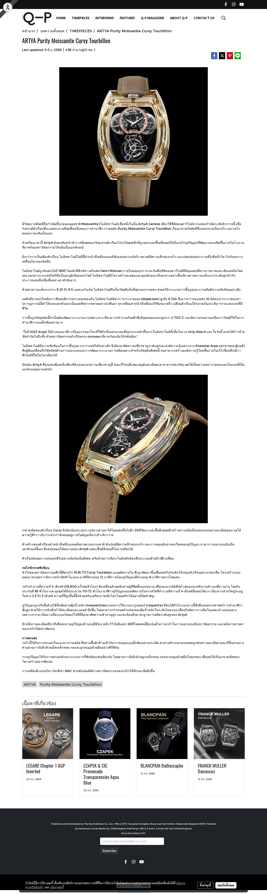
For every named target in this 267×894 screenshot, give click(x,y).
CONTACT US (204, 18)
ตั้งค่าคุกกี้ (205, 885)
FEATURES (127, 18)
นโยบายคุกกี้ (57, 887)
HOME (61, 18)
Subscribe (109, 850)
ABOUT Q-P (179, 18)
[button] (223, 18)
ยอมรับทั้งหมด (226, 885)
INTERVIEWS (104, 18)
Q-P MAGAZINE (152, 18)
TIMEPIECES (80, 18)
